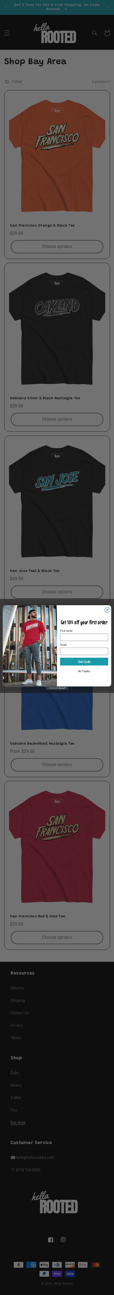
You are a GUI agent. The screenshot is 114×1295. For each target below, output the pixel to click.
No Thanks (84, 671)
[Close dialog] (107, 610)
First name (66, 630)
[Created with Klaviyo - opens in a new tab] (57, 688)
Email (63, 644)
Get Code (84, 661)
